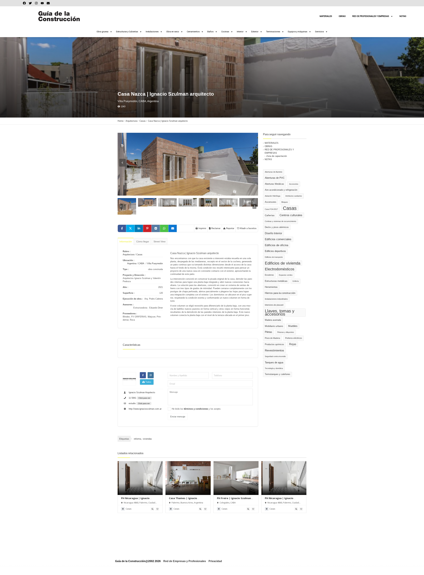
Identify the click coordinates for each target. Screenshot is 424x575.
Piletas (268, 332)
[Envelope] (48, 3)
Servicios (319, 31)
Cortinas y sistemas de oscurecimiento (280, 221)
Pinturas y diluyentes (285, 332)
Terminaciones (273, 31)
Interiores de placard (274, 305)
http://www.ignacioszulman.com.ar (144, 409)
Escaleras (269, 275)
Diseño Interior (273, 233)
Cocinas (225, 31)
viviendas (147, 439)
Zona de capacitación (276, 156)
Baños (210, 31)
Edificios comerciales (278, 239)
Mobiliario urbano (274, 326)
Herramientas (271, 287)
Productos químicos (274, 344)
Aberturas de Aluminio (273, 172)
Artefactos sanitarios (293, 196)
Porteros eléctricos (293, 338)
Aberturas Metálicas (274, 184)
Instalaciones (152, 31)
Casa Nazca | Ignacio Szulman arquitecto (168, 121)
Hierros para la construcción (280, 293)
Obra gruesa (102, 31)
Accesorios (293, 184)
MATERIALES (326, 16)
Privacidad (215, 561)
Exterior (254, 31)
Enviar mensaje (177, 416)
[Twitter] (30, 3)
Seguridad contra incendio (275, 356)
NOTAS (402, 16)
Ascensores (270, 202)
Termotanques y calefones (277, 374)
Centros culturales (291, 215)
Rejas (292, 344)
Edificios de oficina (276, 245)
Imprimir (202, 228)
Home (120, 121)
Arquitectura (131, 121)
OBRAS (342, 16)
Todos (148, 382)
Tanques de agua (274, 362)
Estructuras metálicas (276, 281)
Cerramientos (193, 31)
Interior (240, 31)
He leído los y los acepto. (196, 409)
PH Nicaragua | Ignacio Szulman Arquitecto (135, 499)
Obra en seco (172, 31)
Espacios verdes (285, 275)
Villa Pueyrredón (155, 263)
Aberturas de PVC (275, 178)
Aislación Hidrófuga (272, 196)
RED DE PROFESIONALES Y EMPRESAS (370, 16)
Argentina (131, 263)
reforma (137, 439)
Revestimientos (274, 350)
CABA (141, 263)
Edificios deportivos (275, 251)
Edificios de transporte (274, 257)
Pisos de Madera (272, 338)
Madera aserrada (273, 320)
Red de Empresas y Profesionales (184, 561)
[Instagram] (36, 3)
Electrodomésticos (279, 269)
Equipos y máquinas (297, 31)
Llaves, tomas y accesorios (279, 312)
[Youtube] (42, 3)
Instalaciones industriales (276, 299)
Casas (142, 121)
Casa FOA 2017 (271, 209)
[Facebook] (24, 3)
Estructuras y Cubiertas (127, 31)
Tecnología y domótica (274, 368)
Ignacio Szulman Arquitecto (141, 392)
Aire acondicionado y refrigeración (281, 190)
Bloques (284, 202)
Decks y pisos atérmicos (277, 227)
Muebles (292, 326)
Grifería (295, 281)
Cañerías (269, 215)
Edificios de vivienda (282, 263)
